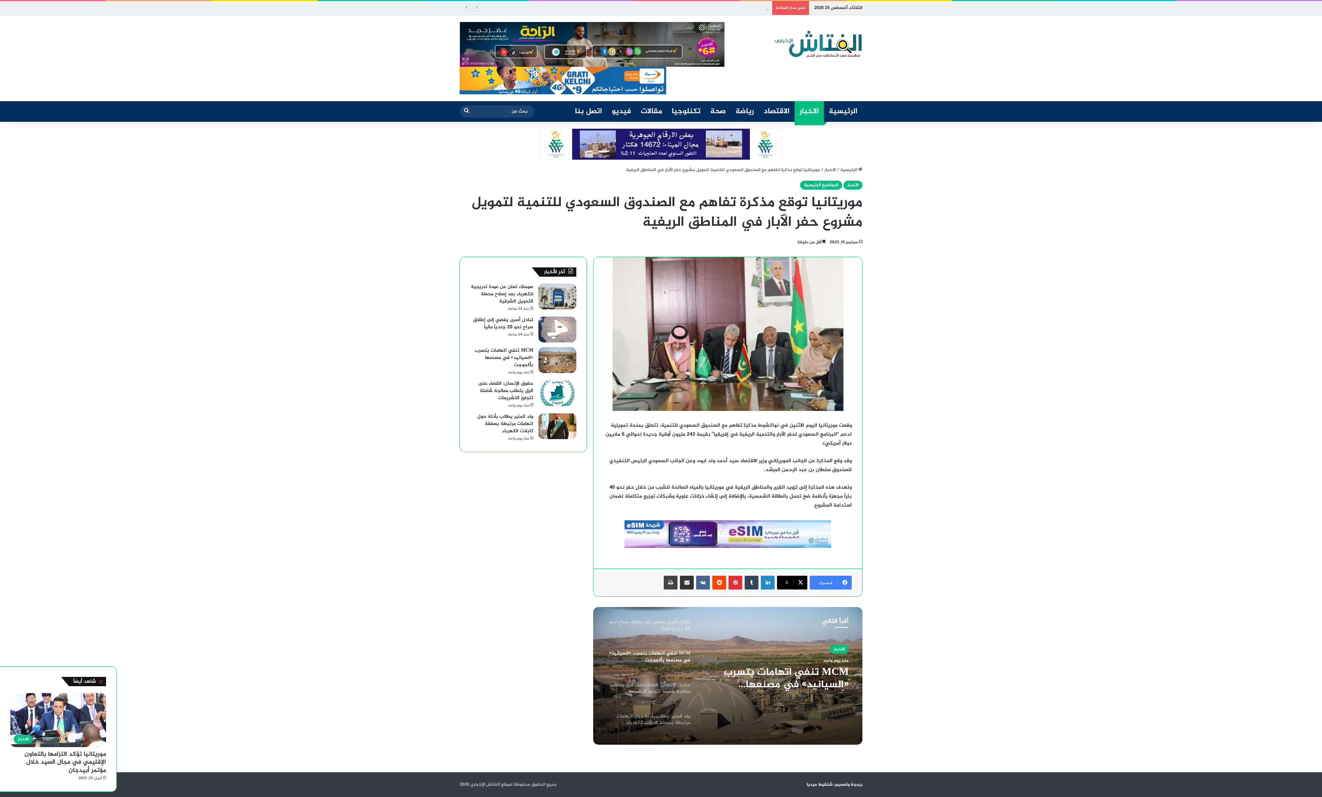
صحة (718, 111)
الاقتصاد (777, 111)
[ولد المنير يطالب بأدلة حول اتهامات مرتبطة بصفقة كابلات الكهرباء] (557, 426)
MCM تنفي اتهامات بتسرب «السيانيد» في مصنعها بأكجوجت (709, 8)
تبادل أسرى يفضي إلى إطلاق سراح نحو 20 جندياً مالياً (503, 323)
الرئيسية (843, 111)
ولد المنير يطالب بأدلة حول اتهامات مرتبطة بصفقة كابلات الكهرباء (505, 424)
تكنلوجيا (686, 111)
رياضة (744, 111)
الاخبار (809, 111)
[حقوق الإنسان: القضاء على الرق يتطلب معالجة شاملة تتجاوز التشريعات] (557, 393)
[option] (727, 676)
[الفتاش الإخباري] (817, 44)
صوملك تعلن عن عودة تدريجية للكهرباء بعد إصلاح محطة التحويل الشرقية (502, 294)
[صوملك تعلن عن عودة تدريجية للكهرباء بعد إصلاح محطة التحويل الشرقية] (557, 296)
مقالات (651, 111)
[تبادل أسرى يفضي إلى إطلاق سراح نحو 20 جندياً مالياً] (557, 329)
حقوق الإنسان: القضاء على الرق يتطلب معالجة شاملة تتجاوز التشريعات (779, 683)
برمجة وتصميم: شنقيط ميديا (834, 784)
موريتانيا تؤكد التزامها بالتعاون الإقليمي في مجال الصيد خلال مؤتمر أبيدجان (65, 762)
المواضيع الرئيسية (821, 185)
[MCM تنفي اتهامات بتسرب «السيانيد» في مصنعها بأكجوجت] (557, 360)
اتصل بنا (588, 111)
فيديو (621, 111)
